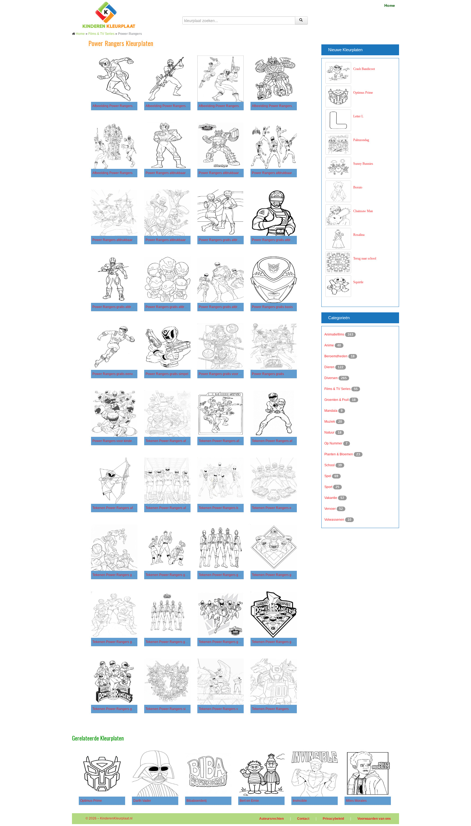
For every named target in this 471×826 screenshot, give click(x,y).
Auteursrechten (271, 819)
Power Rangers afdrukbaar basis (170, 173)
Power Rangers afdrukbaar (166, 240)
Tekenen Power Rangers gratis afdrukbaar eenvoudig (185, 575)
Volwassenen (334, 520)
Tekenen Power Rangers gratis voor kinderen (285, 642)
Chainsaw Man (363, 211)
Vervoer (330, 509)
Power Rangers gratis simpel (167, 374)
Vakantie (331, 498)
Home (389, 5)
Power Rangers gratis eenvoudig (116, 374)
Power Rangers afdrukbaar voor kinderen (123, 240)
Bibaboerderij (196, 801)
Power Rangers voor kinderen (114, 441)
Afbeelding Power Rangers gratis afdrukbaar (179, 106)
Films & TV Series (101, 34)
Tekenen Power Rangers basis (221, 508)
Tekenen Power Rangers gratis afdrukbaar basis (128, 575)
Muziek (330, 421)
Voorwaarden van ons (374, 819)
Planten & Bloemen (339, 454)
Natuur (329, 432)
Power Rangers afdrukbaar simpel (277, 173)
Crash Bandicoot (364, 69)
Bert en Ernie (249, 801)
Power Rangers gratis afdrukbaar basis (227, 240)
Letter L (358, 116)
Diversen (331, 378)
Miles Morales (356, 801)
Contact (303, 819)
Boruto (357, 187)
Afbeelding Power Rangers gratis (223, 106)
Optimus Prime (363, 93)
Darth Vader (142, 801)
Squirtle (358, 282)
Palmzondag (361, 140)
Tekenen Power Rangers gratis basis (119, 642)
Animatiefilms (334, 334)
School (330, 465)
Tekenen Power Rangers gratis (115, 709)
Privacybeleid (333, 819)
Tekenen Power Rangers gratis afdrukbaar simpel (235, 575)
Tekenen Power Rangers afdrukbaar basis (177, 441)
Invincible (300, 801)
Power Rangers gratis (268, 374)
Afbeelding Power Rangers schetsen (279, 106)
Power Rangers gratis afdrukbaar (223, 307)
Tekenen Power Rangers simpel (169, 709)
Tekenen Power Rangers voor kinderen (228, 709)
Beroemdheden (336, 356)
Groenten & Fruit (336, 400)
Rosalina (358, 235)
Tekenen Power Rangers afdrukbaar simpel (284, 441)
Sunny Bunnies (363, 164)
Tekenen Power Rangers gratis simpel (227, 642)
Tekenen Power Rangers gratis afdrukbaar (283, 575)
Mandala (331, 411)
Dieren (329, 367)
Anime (329, 345)
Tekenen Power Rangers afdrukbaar (172, 508)
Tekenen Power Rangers (270, 709)
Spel (328, 476)
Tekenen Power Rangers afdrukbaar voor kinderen (129, 508)
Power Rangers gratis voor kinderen (225, 374)
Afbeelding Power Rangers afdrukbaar (120, 106)
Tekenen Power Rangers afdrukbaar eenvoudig (234, 441)
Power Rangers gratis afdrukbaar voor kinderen (181, 307)
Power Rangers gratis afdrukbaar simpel (122, 307)
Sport (328, 487)
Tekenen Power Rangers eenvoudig (278, 508)
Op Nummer (333, 443)
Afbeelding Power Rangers (112, 173)
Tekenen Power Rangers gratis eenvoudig (177, 642)
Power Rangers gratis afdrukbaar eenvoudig (285, 240)
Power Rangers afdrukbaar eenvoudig (227, 173)
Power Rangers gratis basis (272, 307)
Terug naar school (364, 258)
